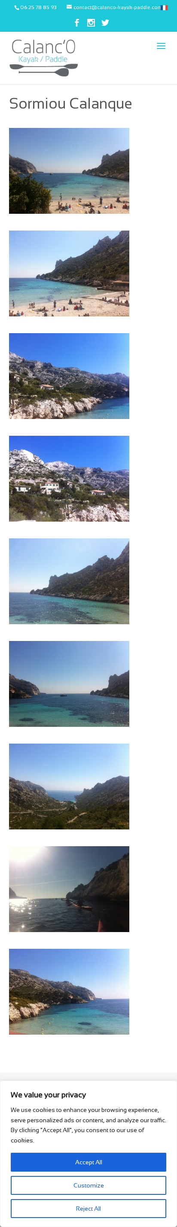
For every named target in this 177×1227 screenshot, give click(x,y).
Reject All (88, 1208)
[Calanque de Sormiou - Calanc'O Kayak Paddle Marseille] (69, 211)
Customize (88, 1185)
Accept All (88, 1162)
